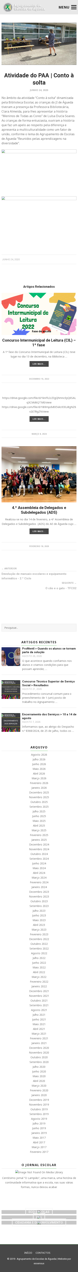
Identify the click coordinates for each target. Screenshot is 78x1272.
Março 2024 (39, 877)
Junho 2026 (39, 764)
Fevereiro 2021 (39, 1038)
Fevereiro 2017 (39, 1152)
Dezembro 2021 (39, 991)
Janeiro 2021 (39, 1043)
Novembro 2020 (39, 1052)
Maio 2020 (39, 1076)
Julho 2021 (39, 1014)
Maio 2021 (39, 1024)
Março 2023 (39, 929)
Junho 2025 (39, 816)
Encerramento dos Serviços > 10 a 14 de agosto (49, 716)
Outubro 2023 (39, 901)
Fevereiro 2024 (39, 882)
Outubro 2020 (39, 1057)
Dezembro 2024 (39, 844)
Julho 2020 (39, 1066)
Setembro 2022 (39, 948)
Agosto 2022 (39, 953)
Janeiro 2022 (39, 986)
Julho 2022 (39, 958)
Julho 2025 (39, 811)
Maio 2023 (39, 920)
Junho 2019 (39, 1128)
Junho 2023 (39, 915)
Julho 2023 (39, 910)
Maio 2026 (39, 769)
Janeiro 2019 (39, 1133)
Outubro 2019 (39, 1109)
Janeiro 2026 (39, 787)
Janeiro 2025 (39, 840)
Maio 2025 (39, 821)
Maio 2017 (39, 1137)
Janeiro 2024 (39, 887)
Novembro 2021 (39, 996)
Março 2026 (39, 778)
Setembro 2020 (39, 1062)
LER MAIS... (39, 364)
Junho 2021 (39, 1019)
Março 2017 (39, 1147)
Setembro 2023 (39, 906)
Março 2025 (39, 830)
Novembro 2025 (39, 797)
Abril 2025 (39, 825)
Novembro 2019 (39, 1104)
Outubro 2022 (39, 944)
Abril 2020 (39, 1081)
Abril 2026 (39, 773)
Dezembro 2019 (39, 1100)
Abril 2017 (39, 1142)
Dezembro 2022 (39, 939)
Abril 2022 (39, 972)
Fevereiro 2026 (39, 783)
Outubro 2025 (39, 802)
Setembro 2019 (39, 1114)
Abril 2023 (39, 925)
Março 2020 (39, 1085)
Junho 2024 (39, 863)
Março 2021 (39, 1033)
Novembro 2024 (39, 849)
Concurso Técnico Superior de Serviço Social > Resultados (48, 683)
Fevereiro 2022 (39, 981)
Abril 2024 (39, 873)
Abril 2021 (39, 1029)
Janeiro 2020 (39, 1095)
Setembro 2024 (39, 858)
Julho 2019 (39, 1123)
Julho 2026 (39, 759)
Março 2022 (39, 977)
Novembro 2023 (39, 896)
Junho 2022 (39, 962)
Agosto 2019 (39, 1118)
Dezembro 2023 (39, 892)
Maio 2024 (39, 868)
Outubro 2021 (39, 1000)
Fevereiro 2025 (39, 835)
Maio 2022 (39, 967)
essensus (39, 1263)
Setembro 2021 (39, 1005)
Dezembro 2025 (39, 792)
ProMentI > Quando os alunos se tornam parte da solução (49, 650)
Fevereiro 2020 (39, 1090)
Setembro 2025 (39, 806)
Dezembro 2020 (39, 1048)
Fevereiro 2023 (39, 934)
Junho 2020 (39, 1071)
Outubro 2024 (39, 854)
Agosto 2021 (39, 1010)
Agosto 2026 (39, 754)
